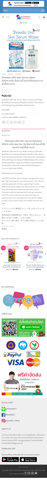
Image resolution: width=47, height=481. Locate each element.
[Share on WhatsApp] (3, 122)
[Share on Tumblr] (23, 122)
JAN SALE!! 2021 (23, 467)
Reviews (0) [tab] (6, 135)
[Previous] (1, 258)
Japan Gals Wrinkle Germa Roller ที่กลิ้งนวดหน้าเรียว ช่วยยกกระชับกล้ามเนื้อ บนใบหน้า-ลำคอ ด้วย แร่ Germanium (12, 266)
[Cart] (44, 17)
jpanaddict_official (12, 420)
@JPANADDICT (11, 408)
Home (4, 74)
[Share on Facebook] (7, 122)
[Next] (45, 258)
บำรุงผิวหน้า (22, 117)
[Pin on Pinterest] (19, 122)
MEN (10, 117)
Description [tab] (6, 131)
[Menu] (3, 17)
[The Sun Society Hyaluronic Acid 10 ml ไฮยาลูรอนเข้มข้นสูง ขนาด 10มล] (35, 252)
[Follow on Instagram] (28, 473)
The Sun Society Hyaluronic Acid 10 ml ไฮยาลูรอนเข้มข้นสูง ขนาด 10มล (35, 266)
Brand (10, 74)
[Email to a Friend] (15, 122)
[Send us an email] (32, 473)
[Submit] (43, 10)
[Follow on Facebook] (25, 473)
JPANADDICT (10, 414)
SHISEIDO (18, 74)
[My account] (39, 17)
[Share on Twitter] (11, 122)
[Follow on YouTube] (36, 473)
